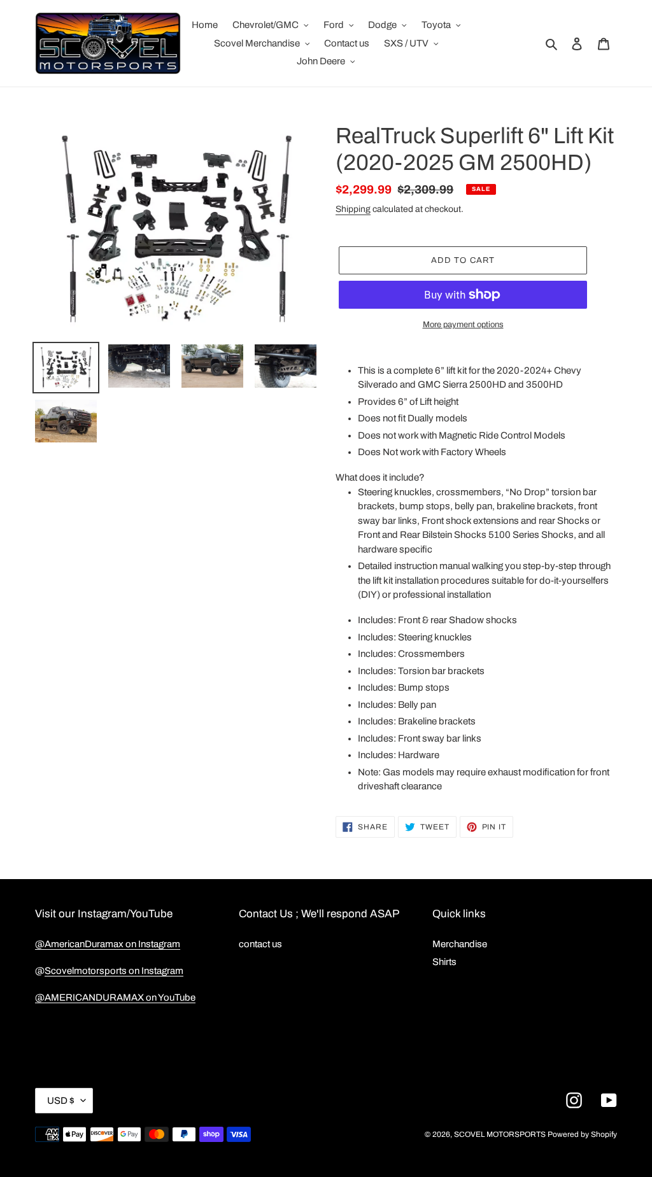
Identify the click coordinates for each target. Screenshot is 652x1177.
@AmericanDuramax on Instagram (107, 944)
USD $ (60, 1101)
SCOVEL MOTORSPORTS (500, 1134)
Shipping (353, 209)
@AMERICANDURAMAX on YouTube (115, 997)
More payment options (463, 324)
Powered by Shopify (582, 1134)
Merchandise (459, 944)
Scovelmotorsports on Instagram (114, 971)
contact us (260, 944)
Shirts (444, 962)
